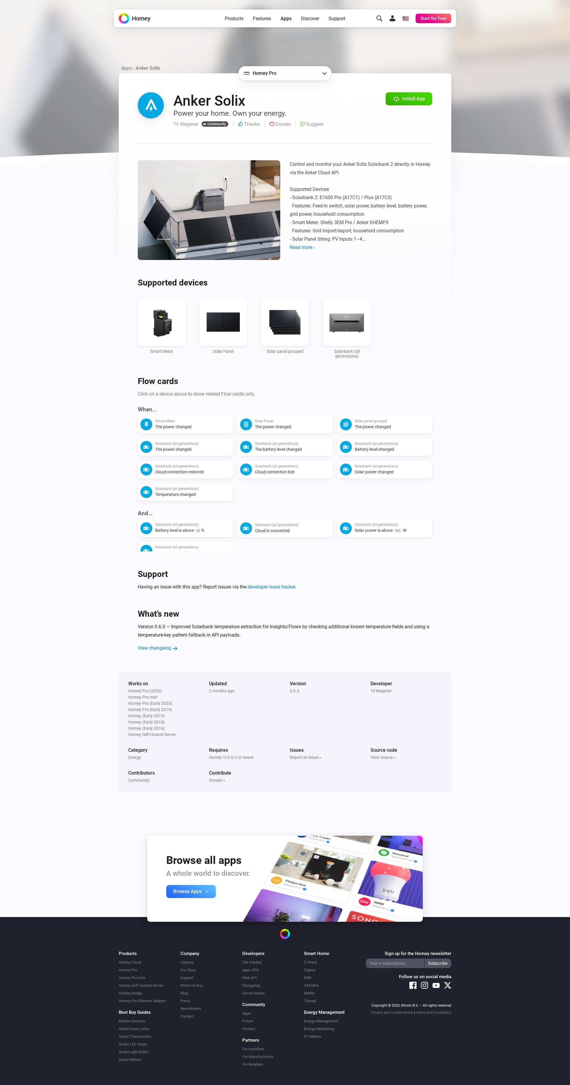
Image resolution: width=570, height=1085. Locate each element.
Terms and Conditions (433, 1013)
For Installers (253, 1049)
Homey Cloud (130, 962)
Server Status (253, 993)
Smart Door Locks (134, 1029)
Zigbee (310, 970)
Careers (187, 962)
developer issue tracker (271, 587)
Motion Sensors (132, 1021)
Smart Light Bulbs (133, 1052)
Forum (247, 1021)
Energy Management (321, 1021)
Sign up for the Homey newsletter (418, 953)
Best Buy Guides (135, 1012)
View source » (383, 757)
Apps (286, 18)
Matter (309, 993)
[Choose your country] (405, 18)
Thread (310, 1001)
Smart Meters (130, 1059)
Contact (187, 1016)
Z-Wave (310, 962)
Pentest (248, 1029)
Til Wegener (381, 691)
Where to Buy (191, 985)
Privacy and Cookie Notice (392, 1013)
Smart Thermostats (135, 1036)
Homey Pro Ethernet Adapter (142, 1001)
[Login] (392, 18)
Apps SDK (250, 970)
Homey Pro (128, 970)
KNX (307, 977)
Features (262, 18)
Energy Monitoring (319, 1029)
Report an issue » (305, 757)
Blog (184, 993)
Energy (134, 757)
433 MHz (311, 985)
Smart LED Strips (133, 1044)
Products (234, 18)
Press (185, 1001)
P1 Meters (312, 1036)
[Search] (379, 18)
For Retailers (252, 1064)
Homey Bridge (130, 993)
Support (337, 18)
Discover (310, 18)
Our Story (188, 970)
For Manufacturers (257, 1056)
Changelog (251, 985)
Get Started (251, 962)
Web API (249, 977)
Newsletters (190, 1008)
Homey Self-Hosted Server (141, 985)
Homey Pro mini (132, 977)
